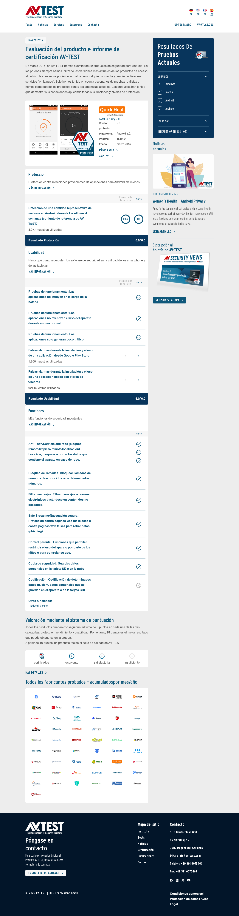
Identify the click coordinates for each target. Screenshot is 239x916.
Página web (106, 150)
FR (205, 14)
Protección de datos (184, 899)
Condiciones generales (186, 893)
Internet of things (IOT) (172, 131)
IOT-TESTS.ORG (182, 25)
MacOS (169, 92)
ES (212, 14)
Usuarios (163, 76)
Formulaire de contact (43, 873)
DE (191, 14)
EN (198, 14)
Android (169, 100)
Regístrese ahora (167, 300)
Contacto (93, 25)
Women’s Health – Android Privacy (179, 201)
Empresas (163, 121)
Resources (75, 25)
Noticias (43, 25)
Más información (40, 188)
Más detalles (34, 672)
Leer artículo (162, 231)
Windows (170, 84)
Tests (28, 25)
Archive (104, 156)
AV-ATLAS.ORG (205, 25)
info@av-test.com (190, 856)
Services (59, 25)
